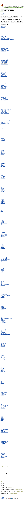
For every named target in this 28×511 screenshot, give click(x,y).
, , (4, 234)
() (7, 39)
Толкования (11, 7)
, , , (5, 334)
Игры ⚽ (21, 7)
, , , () (5, 295)
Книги (18, 7)
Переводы (15, 7)
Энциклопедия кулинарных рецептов (7, 7)
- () (6, 45)
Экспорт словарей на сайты (3, 498)
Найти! (22, 6)
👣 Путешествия (2, 497)
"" (3, 26)
